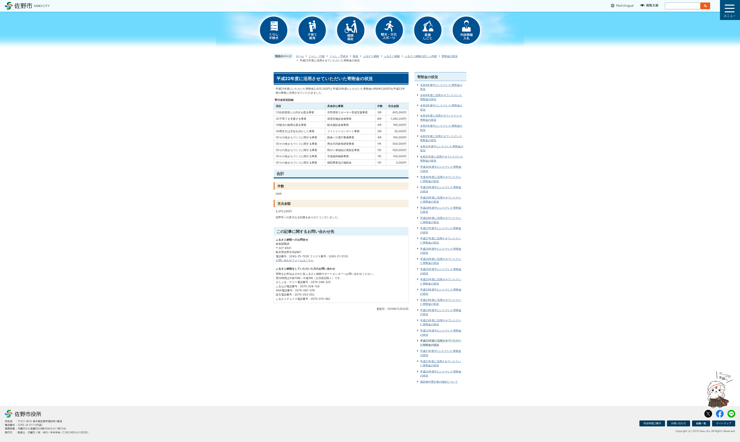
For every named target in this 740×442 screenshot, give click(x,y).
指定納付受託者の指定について (439, 381)
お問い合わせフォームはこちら (295, 260)
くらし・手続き (338, 56)
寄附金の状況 (449, 56)
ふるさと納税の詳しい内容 (420, 56)
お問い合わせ (678, 423)
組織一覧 (701, 423)
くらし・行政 (317, 56)
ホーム (300, 56)
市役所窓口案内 (652, 423)
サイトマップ (723, 423)
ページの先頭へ (720, 388)
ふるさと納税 (371, 56)
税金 (355, 56)
